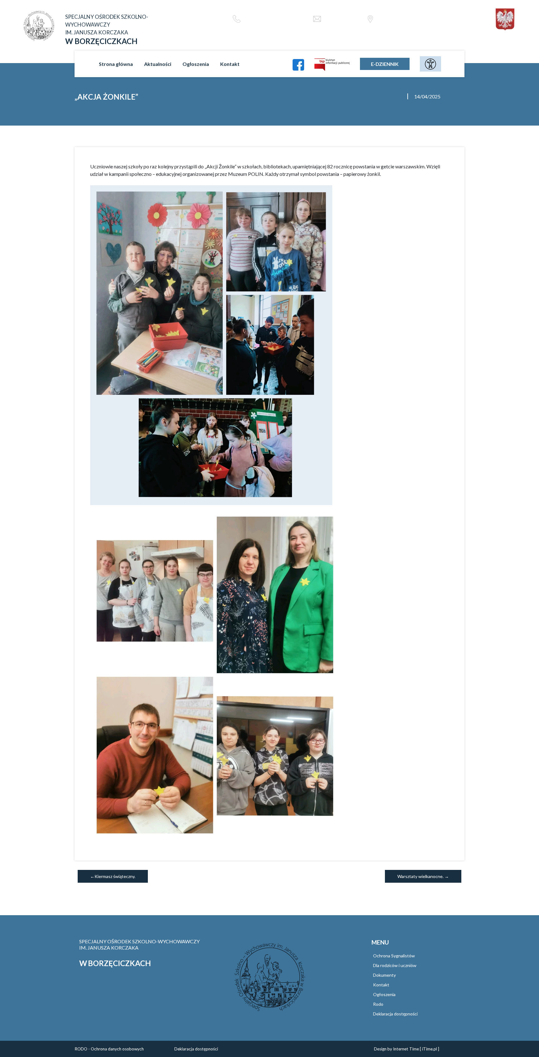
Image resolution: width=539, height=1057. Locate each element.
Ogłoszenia (195, 64)
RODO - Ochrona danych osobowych (109, 1048)
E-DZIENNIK (385, 64)
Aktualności (157, 64)
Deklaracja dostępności (395, 1013)
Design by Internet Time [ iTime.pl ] (406, 1048)
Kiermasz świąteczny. (115, 876)
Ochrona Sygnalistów (394, 955)
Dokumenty (384, 975)
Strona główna (116, 64)
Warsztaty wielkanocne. (420, 876)
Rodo (378, 1004)
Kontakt (230, 64)
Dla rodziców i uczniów (394, 965)
